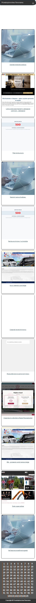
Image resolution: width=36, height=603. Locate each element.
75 (11, 587)
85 (14, 590)
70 (25, 584)
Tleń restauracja (18, 153)
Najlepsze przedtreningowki (18, 550)
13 (14, 566)
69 (21, 584)
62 (28, 581)
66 (11, 584)
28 (4, 572)
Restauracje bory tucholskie (18, 241)
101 (13, 596)
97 (25, 593)
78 (21, 587)
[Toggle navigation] (32, 3)
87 (21, 590)
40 (14, 575)
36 (32, 572)
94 (14, 593)
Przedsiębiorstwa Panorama (12, 3)
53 (28, 578)
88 (25, 590)
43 (25, 575)
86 (18, 590)
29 (7, 572)
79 (25, 587)
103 (19, 596)
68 (18, 584)
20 (7, 569)
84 (11, 590)
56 (7, 581)
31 (14, 572)
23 (18, 569)
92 (7, 593)
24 (21, 569)
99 (32, 593)
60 (21, 581)
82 (4, 590)
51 (21, 578)
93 (11, 593)
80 (28, 587)
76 (14, 587)
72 (32, 584)
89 (28, 590)
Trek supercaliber (18, 506)
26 (28, 569)
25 (25, 569)
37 (4, 575)
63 (32, 581)
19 (4, 569)
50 (18, 578)
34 (25, 572)
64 (4, 584)
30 (11, 572)
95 (18, 593)
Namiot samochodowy (18, 197)
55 (4, 581)
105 (26, 596)
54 (32, 578)
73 (4, 587)
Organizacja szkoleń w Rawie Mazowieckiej (18, 418)
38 (7, 575)
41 (18, 575)
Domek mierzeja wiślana (18, 65)
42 (21, 575)
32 (18, 572)
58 (14, 581)
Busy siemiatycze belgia (18, 285)
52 (25, 578)
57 (11, 581)
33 (21, 572)
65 (7, 584)
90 (32, 590)
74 (7, 587)
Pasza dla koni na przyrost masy (18, 374)
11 (7, 566)
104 (23, 596)
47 (7, 578)
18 (32, 566)
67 (14, 584)
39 (11, 575)
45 (32, 575)
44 (28, 575)
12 (11, 566)
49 (14, 578)
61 (25, 581)
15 (21, 566)
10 (4, 566)
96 (21, 593)
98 (28, 593)
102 (16, 596)
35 (28, 572)
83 (7, 590)
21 (11, 569)
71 (28, 584)
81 (32, 587)
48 (11, 578)
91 (4, 593)
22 (14, 569)
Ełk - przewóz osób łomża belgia (18, 462)
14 (18, 566)
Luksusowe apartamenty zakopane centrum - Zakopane (18, 110)
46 (4, 578)
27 (32, 569)
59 (18, 581)
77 (18, 587)
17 (28, 566)
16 (25, 566)
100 (9, 596)
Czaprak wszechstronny (18, 330)
